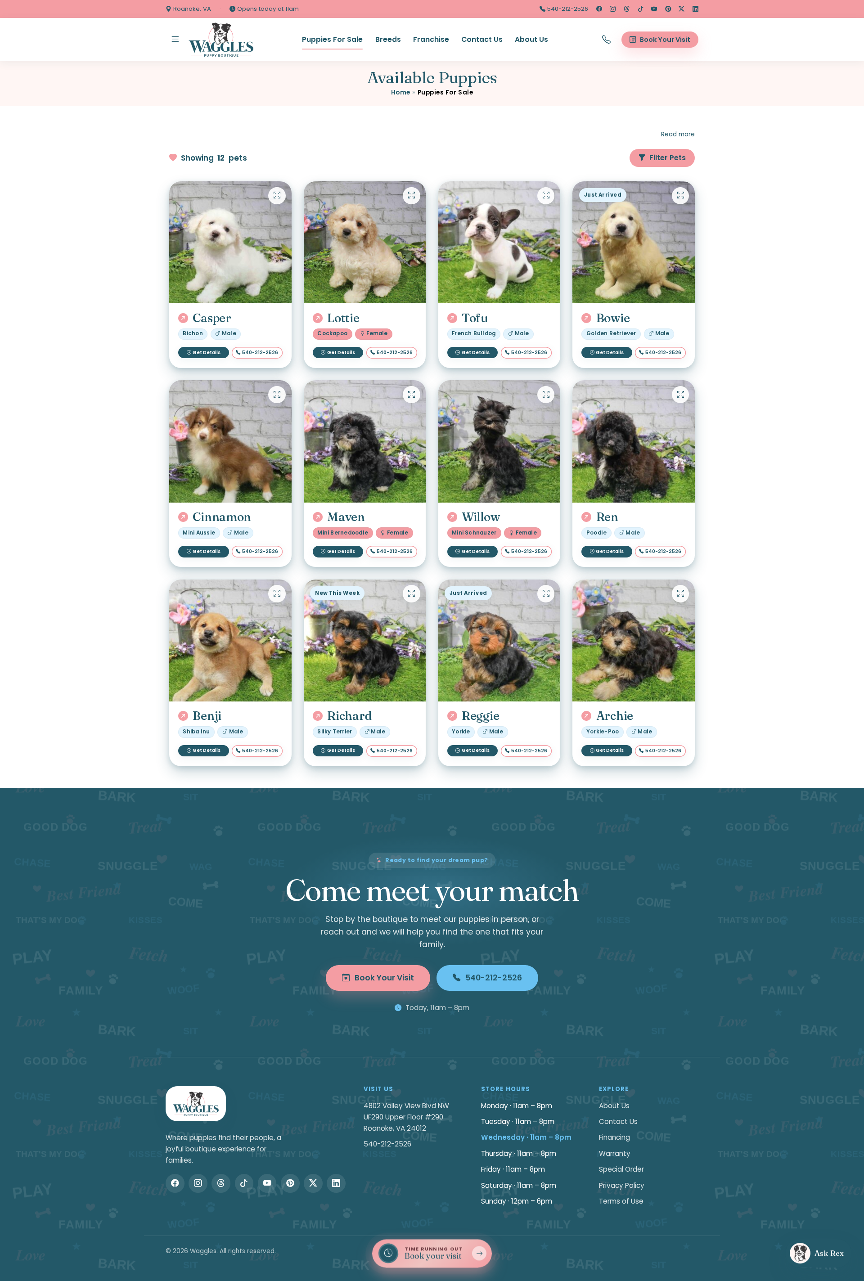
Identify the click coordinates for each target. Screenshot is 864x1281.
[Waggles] (221, 39)
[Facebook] (599, 9)
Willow (481, 517)
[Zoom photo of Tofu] (545, 195)
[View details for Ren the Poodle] (633, 441)
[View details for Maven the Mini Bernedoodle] (365, 441)
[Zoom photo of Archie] (680, 593)
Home (400, 92)
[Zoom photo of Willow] (545, 394)
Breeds (388, 39)
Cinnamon (222, 517)
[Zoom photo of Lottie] (411, 195)
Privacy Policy (621, 1185)
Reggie (480, 716)
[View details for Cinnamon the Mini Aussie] (230, 441)
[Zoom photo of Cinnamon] (276, 394)
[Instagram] (613, 9)
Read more (678, 134)
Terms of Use (621, 1201)
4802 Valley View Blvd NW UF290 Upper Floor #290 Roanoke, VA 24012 (406, 1117)
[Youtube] (654, 9)
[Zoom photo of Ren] (680, 394)
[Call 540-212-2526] (606, 39)
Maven (346, 517)
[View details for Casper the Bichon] (230, 242)
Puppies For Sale (332, 39)
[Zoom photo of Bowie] (680, 195)
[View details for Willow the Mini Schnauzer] (499, 441)
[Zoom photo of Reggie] (545, 593)
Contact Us (482, 39)
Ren (607, 517)
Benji (207, 716)
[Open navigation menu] (175, 39)
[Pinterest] (668, 9)
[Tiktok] (641, 9)
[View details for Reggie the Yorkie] (499, 641)
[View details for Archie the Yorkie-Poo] (633, 641)
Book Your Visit (384, 977)
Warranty (614, 1153)
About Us (531, 39)
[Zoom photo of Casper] (276, 195)
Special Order (621, 1169)
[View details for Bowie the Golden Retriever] (633, 242)
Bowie (613, 318)
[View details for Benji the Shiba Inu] (230, 641)
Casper (212, 318)
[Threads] (627, 9)
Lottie (343, 318)
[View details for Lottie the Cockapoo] (365, 242)
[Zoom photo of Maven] (411, 394)
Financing (614, 1137)
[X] (681, 9)
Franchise (431, 39)
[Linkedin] (695, 9)
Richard (349, 716)
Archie (614, 716)
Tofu (475, 318)
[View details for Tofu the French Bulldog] (499, 242)
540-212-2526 (566, 8)
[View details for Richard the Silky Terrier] (365, 641)
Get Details (206, 352)
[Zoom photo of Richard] (411, 593)
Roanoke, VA (191, 8)
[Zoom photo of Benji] (276, 593)
